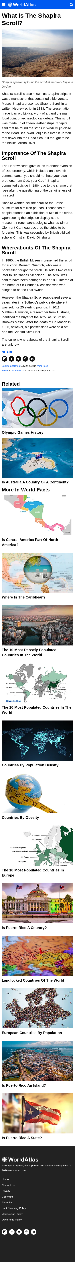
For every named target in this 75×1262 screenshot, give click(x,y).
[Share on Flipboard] (4, 359)
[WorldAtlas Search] (71, 4)
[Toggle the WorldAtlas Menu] (3, 4)
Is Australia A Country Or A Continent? (35, 482)
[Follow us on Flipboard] (4, 1232)
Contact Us (8, 1185)
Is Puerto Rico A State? (22, 1138)
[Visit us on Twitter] (19, 1232)
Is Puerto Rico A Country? (24, 928)
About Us (7, 1202)
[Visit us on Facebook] (12, 1232)
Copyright (7, 1196)
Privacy (6, 1191)
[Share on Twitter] (18, 359)
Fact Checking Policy (14, 1208)
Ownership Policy (12, 1219)
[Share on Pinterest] (25, 359)
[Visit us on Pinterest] (26, 1232)
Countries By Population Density (30, 765)
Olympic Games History (22, 432)
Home (5, 1179)
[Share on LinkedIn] (32, 359)
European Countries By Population (32, 1033)
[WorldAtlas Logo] (23, 5)
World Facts (42, 366)
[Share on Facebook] (11, 359)
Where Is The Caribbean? (24, 597)
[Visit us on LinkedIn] (33, 1232)
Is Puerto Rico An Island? (24, 1085)
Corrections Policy (12, 1214)
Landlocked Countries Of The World (33, 980)
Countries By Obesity (20, 818)
